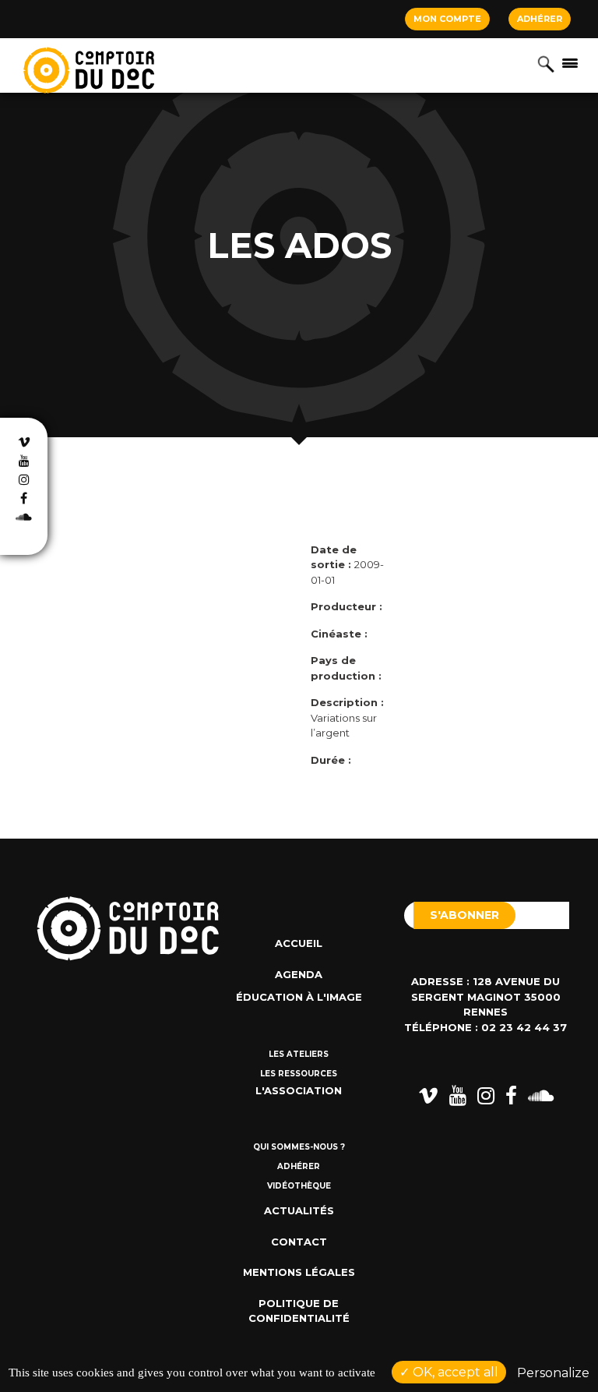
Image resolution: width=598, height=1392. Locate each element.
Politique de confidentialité (299, 1311)
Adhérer (539, 18)
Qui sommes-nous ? (299, 1147)
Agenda (298, 974)
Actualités (299, 1210)
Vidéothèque (299, 1186)
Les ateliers (299, 1054)
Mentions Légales (299, 1272)
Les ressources (298, 1074)
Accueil (298, 943)
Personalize (553, 1373)
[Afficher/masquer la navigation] (570, 62)
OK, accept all (454, 1372)
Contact (299, 1241)
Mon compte (447, 18)
